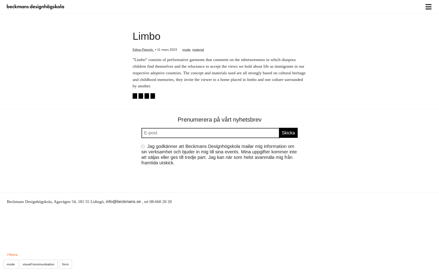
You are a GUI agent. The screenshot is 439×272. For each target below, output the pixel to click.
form (65, 264)
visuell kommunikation (38, 264)
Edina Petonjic (143, 49)
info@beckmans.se (123, 201)
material (198, 49)
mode (186, 49)
